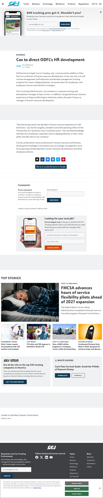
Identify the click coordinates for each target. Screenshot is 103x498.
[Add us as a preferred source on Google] (42, 159)
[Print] (37, 159)
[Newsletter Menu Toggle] (100, 4)
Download (62, 375)
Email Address (52, 190)
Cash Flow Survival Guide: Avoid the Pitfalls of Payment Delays (77, 368)
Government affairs (9, 342)
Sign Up (7, 476)
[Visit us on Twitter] (41, 457)
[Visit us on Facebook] (36, 457)
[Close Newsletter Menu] (100, 12)
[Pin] (63, 159)
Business (20, 55)
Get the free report (15, 382)
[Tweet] (58, 159)
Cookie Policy (37, 488)
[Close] (100, 488)
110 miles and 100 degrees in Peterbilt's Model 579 (38, 345)
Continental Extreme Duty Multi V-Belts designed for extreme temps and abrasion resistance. (89, 346)
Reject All (77, 488)
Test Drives (31, 342)
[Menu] (3, 4)
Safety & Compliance (69, 283)
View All (78, 375)
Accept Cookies (76, 494)
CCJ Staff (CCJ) (27, 65)
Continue (54, 200)
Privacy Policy (46, 30)
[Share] (48, 159)
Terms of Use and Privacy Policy (57, 28)
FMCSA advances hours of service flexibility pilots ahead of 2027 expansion (81, 294)
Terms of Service (56, 30)
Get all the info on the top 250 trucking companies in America (23, 366)
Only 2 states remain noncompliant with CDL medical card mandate (10, 346)
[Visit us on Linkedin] (46, 457)
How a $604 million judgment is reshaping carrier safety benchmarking (64, 346)
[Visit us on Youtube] (51, 457)
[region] (51, 488)
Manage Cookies (77, 483)
